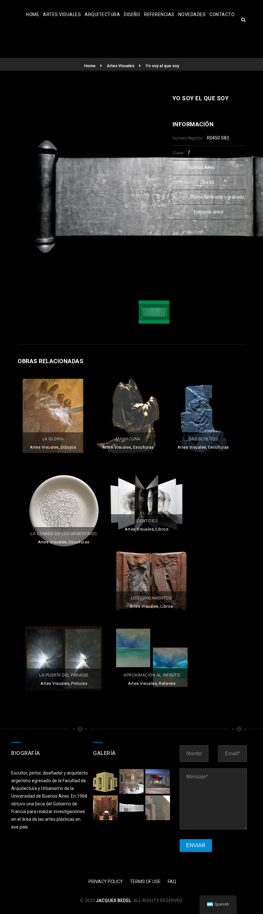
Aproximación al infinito (151, 675)
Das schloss (203, 438)
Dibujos (68, 447)
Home (32, 14)
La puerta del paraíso (64, 675)
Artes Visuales (62, 14)
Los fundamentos (151, 598)
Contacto (221, 14)
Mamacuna (128, 438)
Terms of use (145, 881)
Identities (146, 520)
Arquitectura (102, 14)
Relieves (167, 683)
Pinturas (79, 683)
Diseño (132, 14)
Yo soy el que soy (162, 65)
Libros (162, 529)
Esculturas (143, 447)
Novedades (192, 14)
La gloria (53, 438)
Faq (172, 881)
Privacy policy (106, 881)
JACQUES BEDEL (113, 900)
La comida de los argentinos (63, 533)
